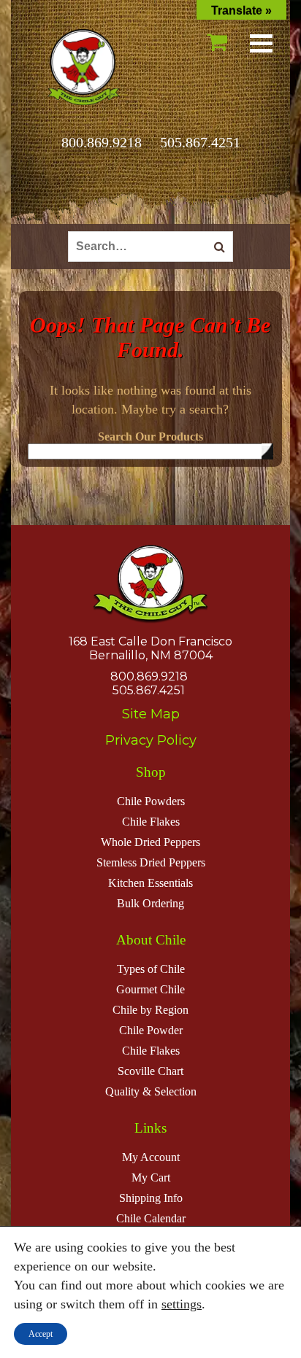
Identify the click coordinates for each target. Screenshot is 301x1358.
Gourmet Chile (150, 989)
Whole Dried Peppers (150, 842)
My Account (151, 1157)
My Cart (151, 1177)
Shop (151, 772)
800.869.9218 (101, 142)
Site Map (151, 714)
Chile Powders (151, 801)
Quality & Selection (151, 1091)
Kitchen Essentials (150, 883)
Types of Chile (151, 969)
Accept (40, 1334)
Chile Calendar (151, 1218)
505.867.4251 (200, 142)
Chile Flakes (151, 821)
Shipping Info (151, 1198)
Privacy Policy (151, 740)
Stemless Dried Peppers (150, 862)
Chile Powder (151, 1030)
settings (181, 1304)
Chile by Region (150, 1010)
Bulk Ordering (150, 903)
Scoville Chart (150, 1071)
